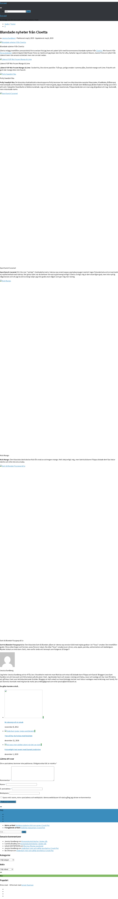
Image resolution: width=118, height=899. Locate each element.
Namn (3, 784)
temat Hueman (27, 885)
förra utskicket (6, 53)
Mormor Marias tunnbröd (33, 846)
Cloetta (99, 50)
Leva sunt (3, 3)
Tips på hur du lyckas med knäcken (18, 736)
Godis (7, 24)
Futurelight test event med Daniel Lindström (23, 749)
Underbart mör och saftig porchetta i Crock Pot (40, 848)
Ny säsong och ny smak (14, 722)
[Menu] (1, 7)
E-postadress (6, 789)
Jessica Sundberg (9, 38)
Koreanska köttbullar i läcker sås (34, 841)
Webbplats (4, 793)
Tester (13, 24)
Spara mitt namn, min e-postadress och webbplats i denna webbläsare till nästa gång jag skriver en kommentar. (47, 797)
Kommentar (5, 780)
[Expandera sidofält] (1, 806)
